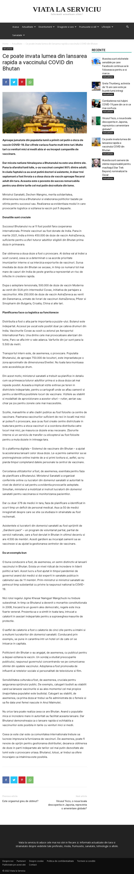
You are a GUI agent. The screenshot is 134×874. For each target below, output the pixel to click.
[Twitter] (13, 82)
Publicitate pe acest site (14, 864)
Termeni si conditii (86, 861)
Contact (33, 864)
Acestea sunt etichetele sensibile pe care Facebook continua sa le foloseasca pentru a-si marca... (115, 66)
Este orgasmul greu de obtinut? (20, 801)
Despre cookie (36, 861)
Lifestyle (106, 26)
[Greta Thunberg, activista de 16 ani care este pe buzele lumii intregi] (96, 86)
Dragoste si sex (65, 26)
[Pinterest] (21, 82)
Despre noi (7, 861)
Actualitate (27, 26)
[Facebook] (5, 82)
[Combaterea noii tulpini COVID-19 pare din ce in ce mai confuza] (96, 103)
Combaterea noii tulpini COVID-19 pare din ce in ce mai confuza (116, 104)
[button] (127, 27)
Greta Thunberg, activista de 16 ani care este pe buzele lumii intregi (116, 87)
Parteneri (21, 861)
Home (5, 43)
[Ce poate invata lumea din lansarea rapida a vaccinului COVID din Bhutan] (96, 142)
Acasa (15, 26)
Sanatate (17, 35)
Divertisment (45, 26)
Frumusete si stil (87, 26)
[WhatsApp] (30, 82)
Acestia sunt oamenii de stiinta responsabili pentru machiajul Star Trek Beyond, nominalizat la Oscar (116, 167)
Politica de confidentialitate (60, 861)
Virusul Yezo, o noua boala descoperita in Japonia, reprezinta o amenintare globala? (67, 805)
